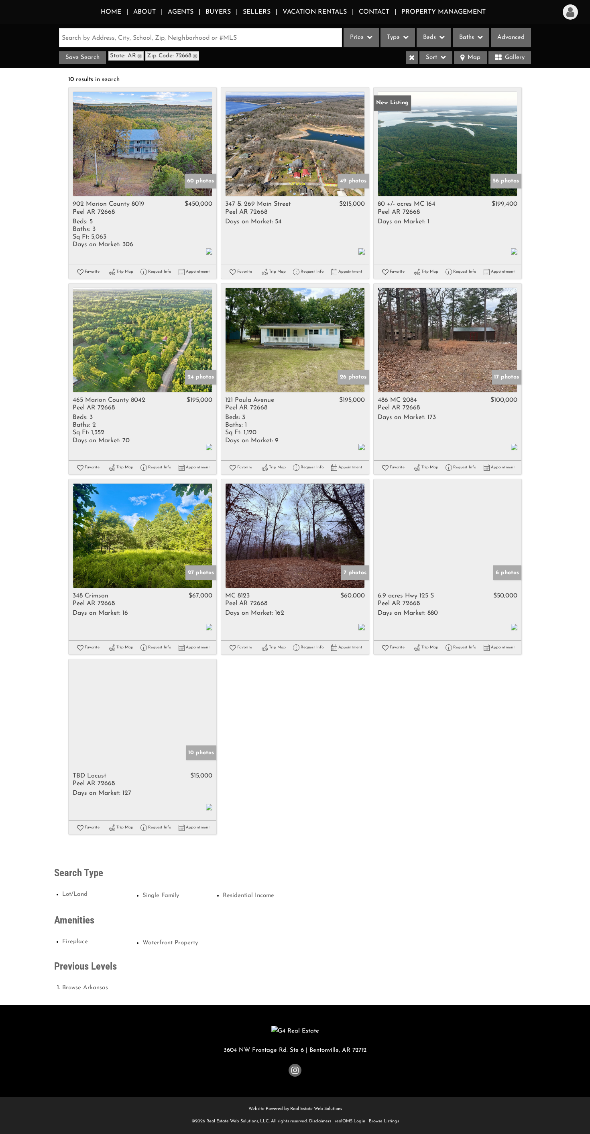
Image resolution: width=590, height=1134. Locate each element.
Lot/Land (74, 894)
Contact (374, 12)
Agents (180, 12)
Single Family (160, 896)
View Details (142, 144)
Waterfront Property (170, 943)
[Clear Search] (412, 57)
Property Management (443, 12)
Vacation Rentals (315, 12)
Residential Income (248, 896)
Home (111, 12)
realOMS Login (350, 1121)
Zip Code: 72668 (169, 56)
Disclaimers (320, 1121)
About (144, 12)
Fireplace (75, 942)
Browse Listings (384, 1121)
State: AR (123, 56)
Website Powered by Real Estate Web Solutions (295, 1109)
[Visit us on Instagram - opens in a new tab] (295, 1071)
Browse (85, 988)
